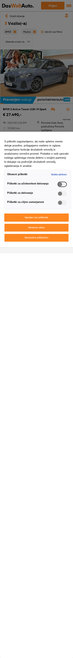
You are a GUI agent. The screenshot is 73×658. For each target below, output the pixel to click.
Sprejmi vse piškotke (36, 217)
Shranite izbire (36, 227)
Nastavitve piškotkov (36, 237)
